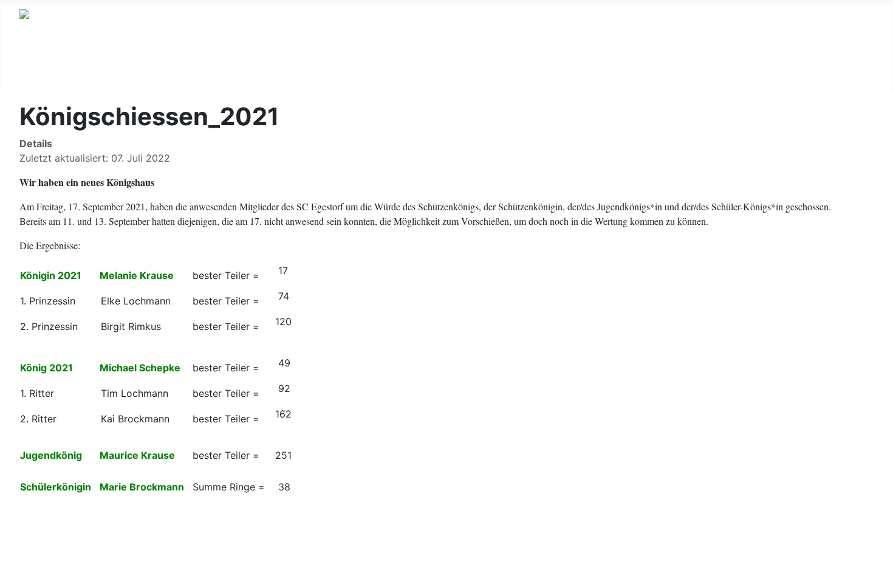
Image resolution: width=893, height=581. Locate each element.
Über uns (53, 69)
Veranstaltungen (281, 69)
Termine (199, 69)
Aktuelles (135, 69)
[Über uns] (83, 69)
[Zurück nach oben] (877, 565)
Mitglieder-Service (472, 69)
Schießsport (374, 69)
